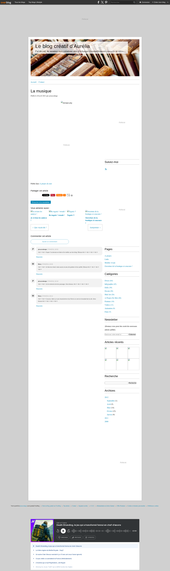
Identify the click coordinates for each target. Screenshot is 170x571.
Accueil (33, 82)
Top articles (66, 506)
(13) (109, 305)
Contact (41, 82)
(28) (109, 291)
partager (78, 537)
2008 (106, 421)
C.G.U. (93, 506)
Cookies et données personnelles (136, 506)
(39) (108, 287)
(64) (109, 280)
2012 (106, 397)
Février (109, 411)
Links (107, 259)
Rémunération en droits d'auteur (105, 506)
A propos (108, 255)
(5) (108, 311)
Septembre (111, 400)
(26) (109, 294)
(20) (113, 298)
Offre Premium (121, 506)
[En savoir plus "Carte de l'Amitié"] (110, 364)
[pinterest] (106, 2)
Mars (109, 407)
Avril (109, 404)
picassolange (23, 506)
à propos (91, 537)
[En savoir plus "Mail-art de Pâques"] (122, 353)
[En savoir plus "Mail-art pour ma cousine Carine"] (133, 353)
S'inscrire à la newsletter (41, 202)
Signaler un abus (83, 506)
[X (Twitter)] (102, 2)
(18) (109, 301)
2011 (106, 418)
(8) (110, 308)
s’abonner (64, 537)
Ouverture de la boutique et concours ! (119, 266)
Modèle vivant (110, 262)
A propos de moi (46, 183)
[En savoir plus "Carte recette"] (133, 364)
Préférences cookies (153, 506)
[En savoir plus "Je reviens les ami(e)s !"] (110, 353)
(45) (110, 284)
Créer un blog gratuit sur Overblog (51, 506)
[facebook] (98, 2)
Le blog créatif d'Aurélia (62, 46)
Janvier (109, 414)
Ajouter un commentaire (49, 241)
